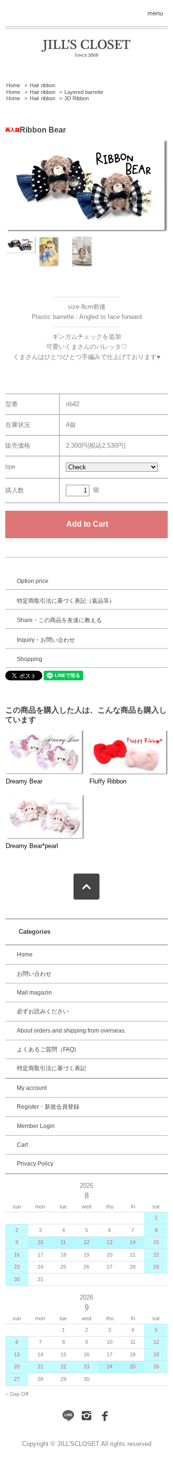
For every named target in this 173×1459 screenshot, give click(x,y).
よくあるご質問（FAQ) (46, 1049)
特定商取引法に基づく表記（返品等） (66, 600)
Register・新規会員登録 (48, 1106)
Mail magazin (34, 992)
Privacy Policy (35, 1163)
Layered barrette (83, 92)
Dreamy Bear (24, 781)
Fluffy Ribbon (107, 781)
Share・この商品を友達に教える (59, 620)
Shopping (29, 659)
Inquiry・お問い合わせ (46, 640)
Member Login (36, 1126)
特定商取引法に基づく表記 (51, 1068)
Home (13, 85)
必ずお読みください (43, 1011)
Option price (33, 581)
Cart (22, 1144)
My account (32, 1088)
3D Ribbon (76, 98)
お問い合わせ (34, 973)
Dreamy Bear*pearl (32, 845)
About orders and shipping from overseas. (71, 1030)
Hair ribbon (42, 85)
